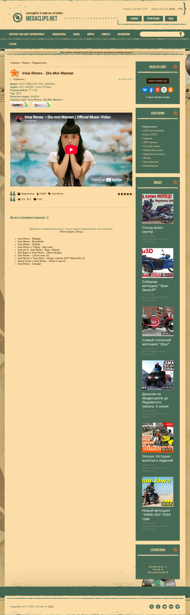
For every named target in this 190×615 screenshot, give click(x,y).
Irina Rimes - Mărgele (29, 238)
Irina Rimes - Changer (29, 263)
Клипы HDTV (150, 134)
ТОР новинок (150, 142)
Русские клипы (151, 146)
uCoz (51, 606)
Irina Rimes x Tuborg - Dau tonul (35, 247)
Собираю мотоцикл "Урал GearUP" (155, 286)
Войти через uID (158, 81)
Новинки (147, 138)
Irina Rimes (57, 193)
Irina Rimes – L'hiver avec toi (33, 255)
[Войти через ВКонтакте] (145, 90)
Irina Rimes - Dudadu (29, 244)
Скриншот (18, 79)
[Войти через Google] (164, 90)
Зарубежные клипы (154, 154)
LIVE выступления (153, 130)
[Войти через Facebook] (151, 90)
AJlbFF (42, 193)
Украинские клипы (153, 150)
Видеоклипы (39, 62)
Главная (134, 18)
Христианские (151, 161)
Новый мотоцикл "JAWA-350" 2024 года (156, 515)
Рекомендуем (150, 165)
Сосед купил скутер (152, 230)
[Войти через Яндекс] (157, 90)
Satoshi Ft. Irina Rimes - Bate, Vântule (38, 249)
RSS (180, 9)
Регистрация (153, 18)
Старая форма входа (158, 97)
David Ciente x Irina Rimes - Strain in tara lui (41, 261)
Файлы (26, 62)
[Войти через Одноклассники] (170, 90)
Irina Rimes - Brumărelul (31, 241)
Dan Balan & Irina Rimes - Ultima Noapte (40, 252)
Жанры (147, 158)
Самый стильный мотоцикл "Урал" (156, 342)
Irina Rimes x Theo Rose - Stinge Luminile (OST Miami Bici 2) (51, 258)
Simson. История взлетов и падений (157, 458)
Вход (171, 18)
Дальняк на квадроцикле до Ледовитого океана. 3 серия (155, 400)
